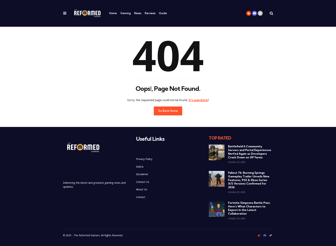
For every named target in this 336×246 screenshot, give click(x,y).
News (137, 13)
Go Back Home (168, 110)
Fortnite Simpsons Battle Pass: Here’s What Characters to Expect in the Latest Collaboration (249, 208)
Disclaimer (142, 174)
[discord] (254, 13)
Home (113, 13)
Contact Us (142, 181)
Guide (163, 13)
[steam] (260, 13)
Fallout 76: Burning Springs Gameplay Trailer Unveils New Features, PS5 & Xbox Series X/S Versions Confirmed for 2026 (248, 180)
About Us (141, 189)
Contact (140, 197)
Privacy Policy (144, 159)
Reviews (150, 13)
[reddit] (248, 13)
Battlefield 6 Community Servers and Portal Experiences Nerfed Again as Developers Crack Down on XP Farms (249, 152)
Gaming (125, 13)
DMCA (139, 166)
